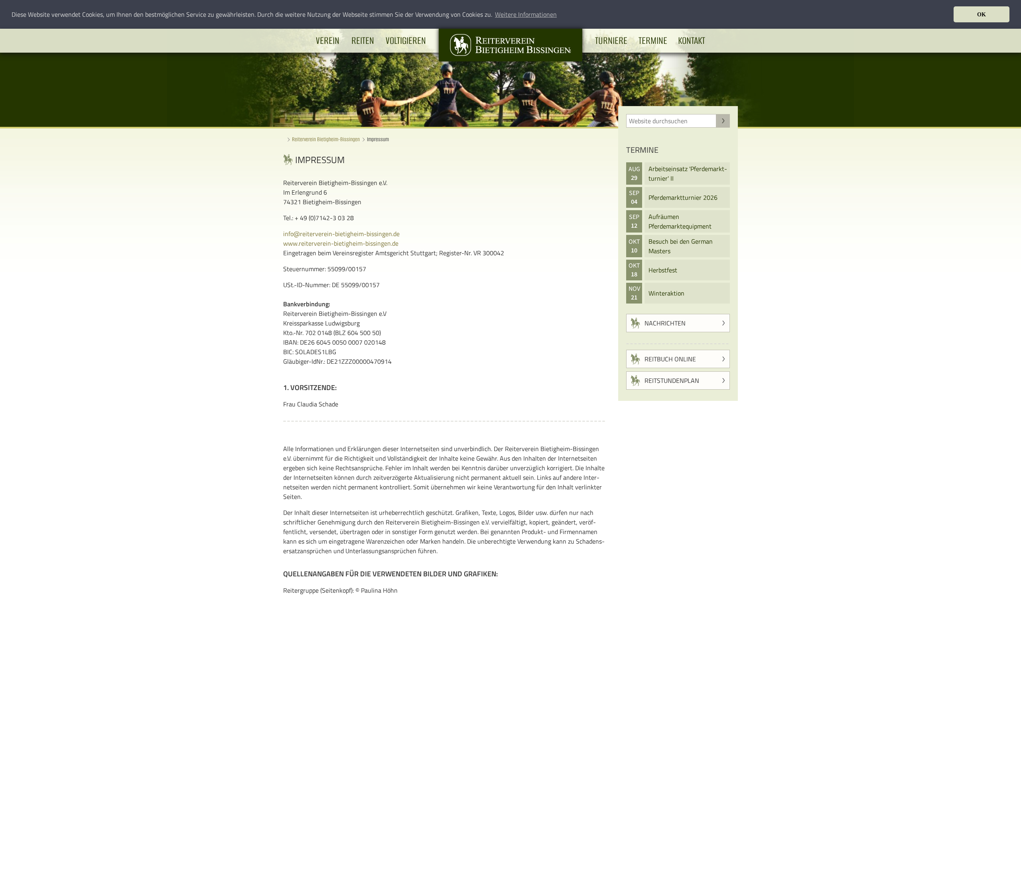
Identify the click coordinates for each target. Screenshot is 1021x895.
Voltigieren (406, 40)
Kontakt (691, 40)
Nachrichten (665, 323)
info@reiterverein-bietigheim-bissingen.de (341, 234)
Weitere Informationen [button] (526, 14)
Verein (327, 40)
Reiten (362, 40)
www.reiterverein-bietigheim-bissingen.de (340, 243)
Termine (653, 40)
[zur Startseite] (510, 59)
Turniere (611, 40)
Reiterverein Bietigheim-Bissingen (326, 139)
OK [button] (981, 14)
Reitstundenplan (672, 380)
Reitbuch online (670, 359)
